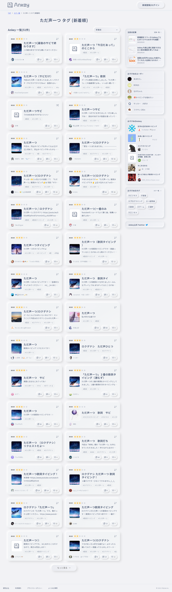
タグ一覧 (17, 13)
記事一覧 (157, 32)
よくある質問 (52, 588)
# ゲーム (141, 207)
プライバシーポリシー (34, 588)
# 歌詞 (131, 207)
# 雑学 (150, 207)
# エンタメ (133, 212)
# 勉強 (143, 195)
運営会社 (6, 588)
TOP (9, 13)
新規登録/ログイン (150, 5)
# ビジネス (133, 195)
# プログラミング (135, 201)
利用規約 (18, 588)
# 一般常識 (150, 201)
